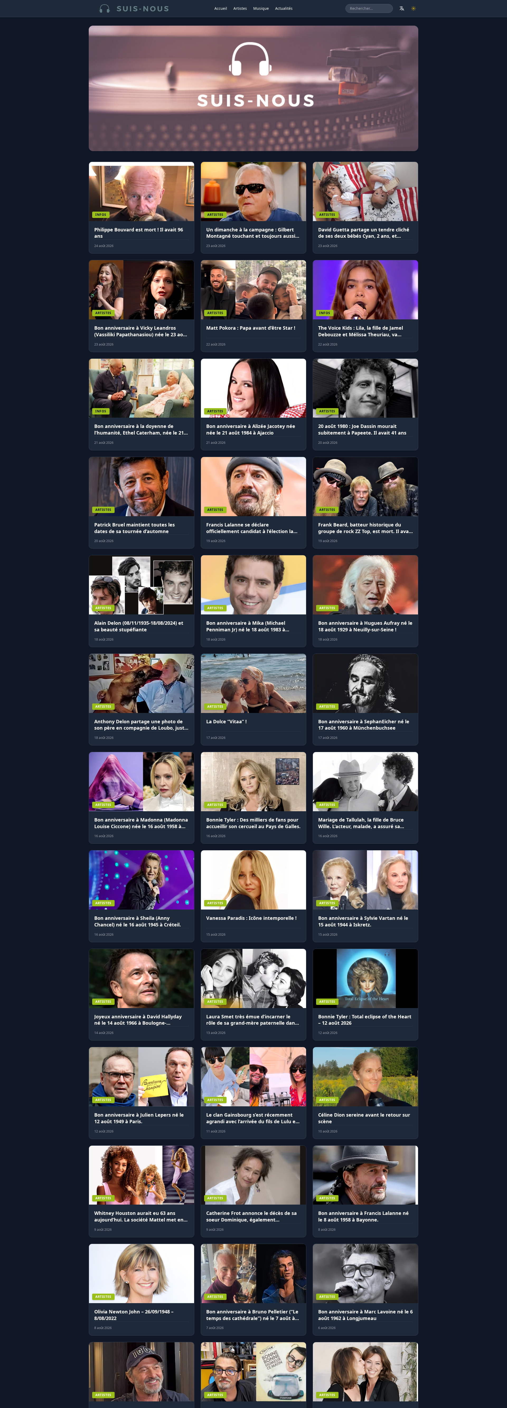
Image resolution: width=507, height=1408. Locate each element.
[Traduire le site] (402, 8)
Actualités (284, 8)
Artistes (240, 8)
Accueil (220, 8)
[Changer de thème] (413, 8)
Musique (261, 8)
